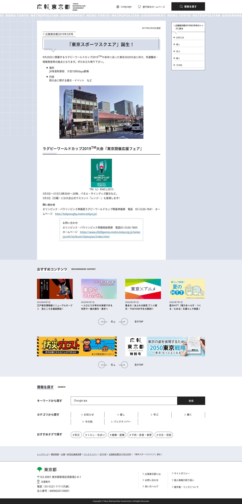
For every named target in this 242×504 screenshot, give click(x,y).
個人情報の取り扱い (184, 480)
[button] (188, 6)
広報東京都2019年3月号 (59, 34)
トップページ (43, 454)
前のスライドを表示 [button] (103, 321)
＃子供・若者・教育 (140, 435)
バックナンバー (90, 454)
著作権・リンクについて (186, 487)
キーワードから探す (49, 400)
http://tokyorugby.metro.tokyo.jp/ (76, 214)
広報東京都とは (153, 474)
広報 (63, 454)
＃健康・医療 (117, 435)
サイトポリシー (182, 473)
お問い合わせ (151, 480)
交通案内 (45, 482)
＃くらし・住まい (95, 435)
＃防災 (76, 435)
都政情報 (55, 454)
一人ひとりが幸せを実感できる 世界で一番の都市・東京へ (98, 307)
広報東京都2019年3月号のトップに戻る (189, 27)
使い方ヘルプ (151, 486)
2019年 (103, 454)
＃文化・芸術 (163, 435)
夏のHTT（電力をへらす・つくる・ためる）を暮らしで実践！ (185, 307)
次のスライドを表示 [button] (123, 321)
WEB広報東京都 (74, 454)
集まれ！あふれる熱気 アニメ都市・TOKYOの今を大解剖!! (141, 307)
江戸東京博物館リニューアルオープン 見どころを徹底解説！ (54, 307)
